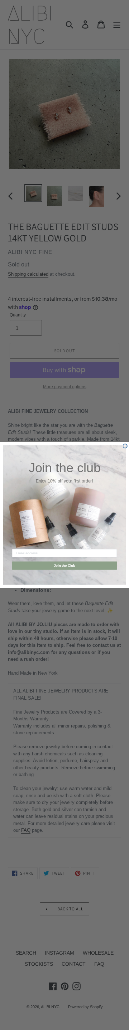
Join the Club (65, 565)
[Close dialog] (125, 446)
